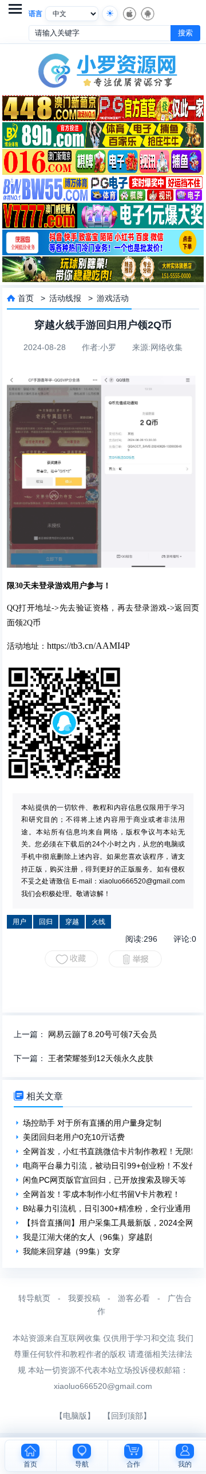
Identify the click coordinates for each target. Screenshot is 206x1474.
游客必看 (134, 1298)
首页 (26, 298)
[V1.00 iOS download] (128, 14)
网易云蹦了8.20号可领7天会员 (102, 1034)
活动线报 (65, 298)
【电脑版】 (75, 1415)
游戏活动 (113, 298)
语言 (35, 14)
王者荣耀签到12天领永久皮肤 (100, 1058)
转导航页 (34, 1298)
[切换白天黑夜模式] (110, 14)
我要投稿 (84, 1298)
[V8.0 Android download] (147, 14)
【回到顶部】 (127, 1415)
